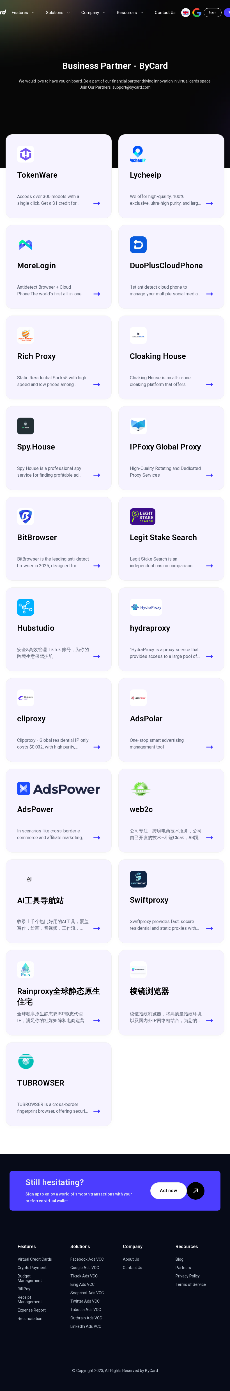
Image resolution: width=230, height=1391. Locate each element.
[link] (59, 176)
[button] (185, 12)
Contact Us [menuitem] (165, 12)
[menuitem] (23, 12)
